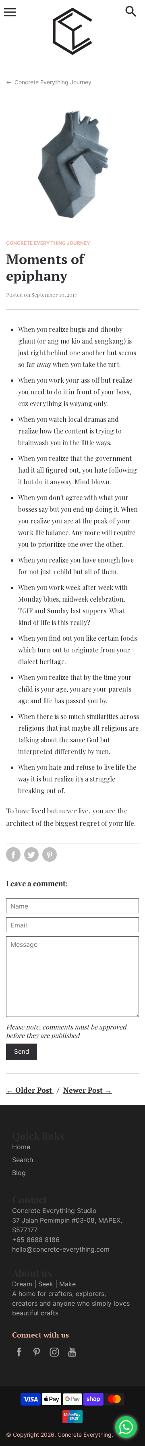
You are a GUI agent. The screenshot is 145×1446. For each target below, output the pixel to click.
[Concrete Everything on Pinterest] (37, 1357)
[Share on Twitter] (31, 854)
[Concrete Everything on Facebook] (19, 1357)
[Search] (131, 12)
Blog (19, 1173)
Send (21, 1051)
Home (21, 1147)
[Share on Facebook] (13, 854)
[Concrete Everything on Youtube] (72, 1357)
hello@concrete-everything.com (61, 1249)
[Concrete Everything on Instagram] (54, 1357)
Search (22, 1160)
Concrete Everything (85, 1434)
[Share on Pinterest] (49, 854)
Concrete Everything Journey (48, 82)
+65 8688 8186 (36, 1240)
